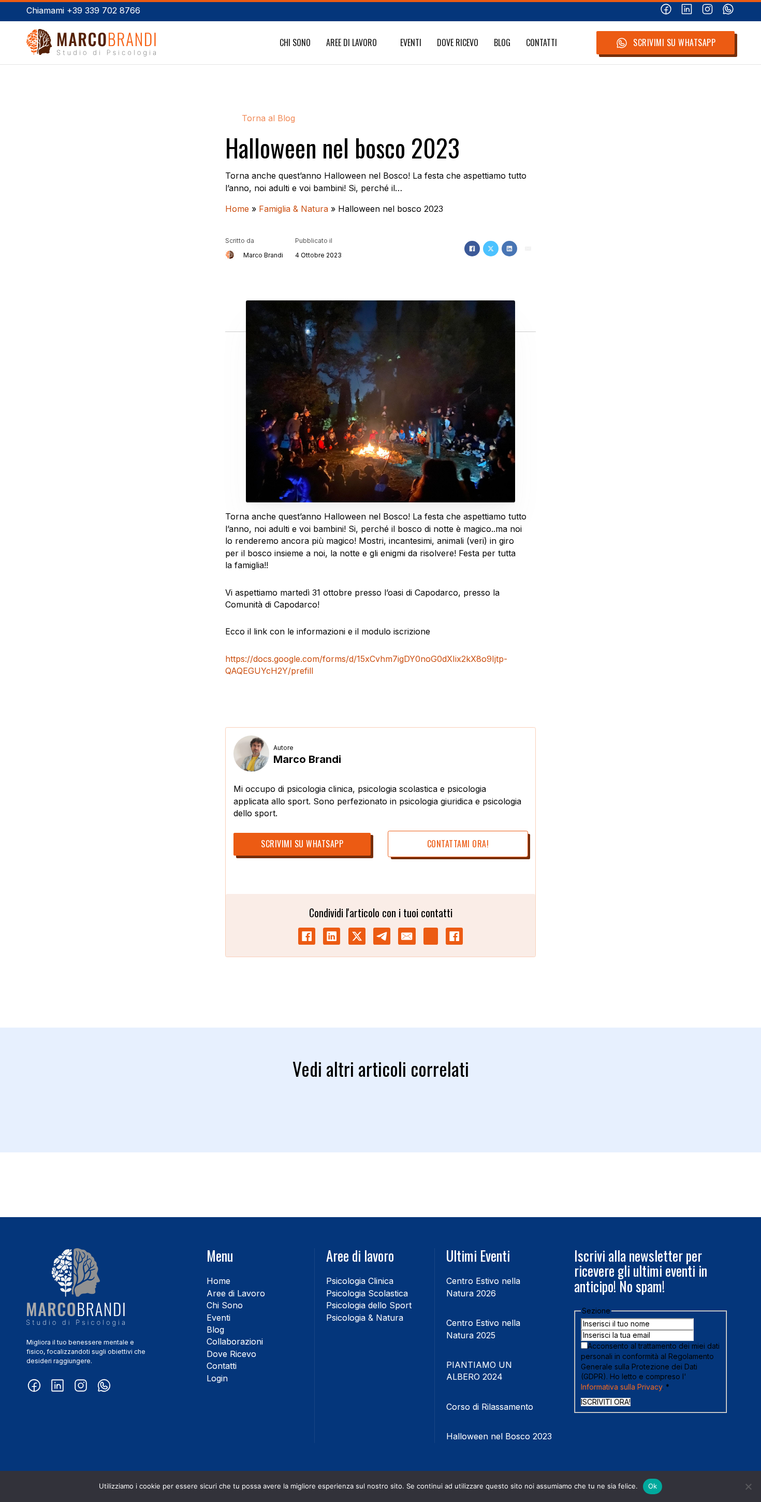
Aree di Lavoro (351, 43)
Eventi (410, 43)
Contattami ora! (458, 843)
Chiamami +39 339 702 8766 (83, 10)
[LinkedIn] (509, 248)
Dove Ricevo (457, 43)
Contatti (541, 43)
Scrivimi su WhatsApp (674, 42)
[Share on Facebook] (306, 936)
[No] (748, 1486)
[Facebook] (472, 248)
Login (217, 1378)
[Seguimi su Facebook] (666, 11)
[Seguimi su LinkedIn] (686, 11)
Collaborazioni (235, 1341)
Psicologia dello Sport (369, 1305)
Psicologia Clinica (359, 1281)
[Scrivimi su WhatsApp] (728, 11)
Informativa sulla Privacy (621, 1386)
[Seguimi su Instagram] (707, 11)
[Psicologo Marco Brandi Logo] (91, 42)
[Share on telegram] (381, 936)
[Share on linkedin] (331, 936)
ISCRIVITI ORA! (606, 1402)
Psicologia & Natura (364, 1317)
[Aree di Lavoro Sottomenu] (382, 43)
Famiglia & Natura (293, 209)
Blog (502, 43)
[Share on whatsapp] (430, 936)
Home (237, 209)
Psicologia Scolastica (367, 1293)
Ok (652, 1486)
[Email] (528, 248)
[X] (491, 248)
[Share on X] (356, 936)
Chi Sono (295, 43)
